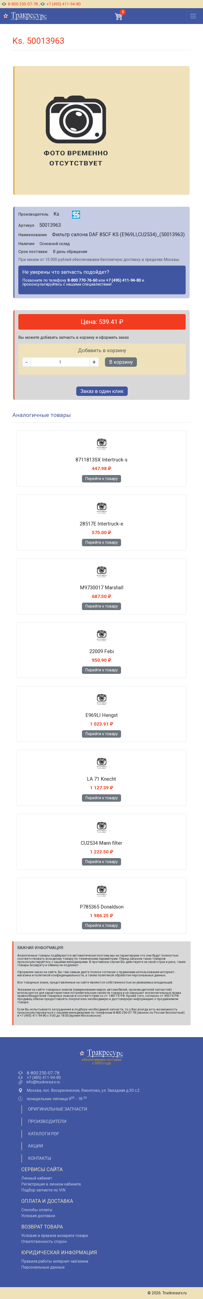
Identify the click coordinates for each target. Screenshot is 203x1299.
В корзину (121, 362)
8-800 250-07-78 (23, 4)
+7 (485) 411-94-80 (44, 1078)
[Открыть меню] (193, 16)
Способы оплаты (36, 1210)
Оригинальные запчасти (57, 1109)
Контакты (39, 1158)
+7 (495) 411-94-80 (63, 4)
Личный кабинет (36, 1178)
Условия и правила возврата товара (54, 1235)
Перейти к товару (101, 478)
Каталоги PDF (43, 1133)
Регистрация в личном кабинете (51, 1184)
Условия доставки (38, 1215)
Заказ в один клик (102, 391)
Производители (47, 1121)
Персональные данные (43, 1267)
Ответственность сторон (44, 1241)
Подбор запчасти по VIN (43, 1190)
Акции (35, 1145)
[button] (119, 16)
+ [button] (94, 362)
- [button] (26, 362)
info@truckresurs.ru (43, 1082)
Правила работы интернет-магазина (54, 1261)
